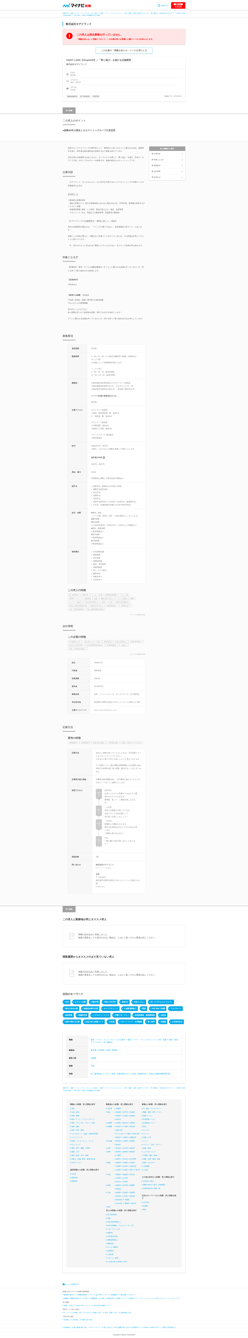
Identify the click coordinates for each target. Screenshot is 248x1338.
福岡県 (118, 1192)
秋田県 (118, 1116)
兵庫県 (118, 1166)
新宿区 (114, 1050)
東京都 (93, 1050)
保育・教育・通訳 (77, 1130)
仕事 (102, 1298)
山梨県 (125, 1141)
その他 (145, 1170)
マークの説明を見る (138, 615)
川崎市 (125, 1137)
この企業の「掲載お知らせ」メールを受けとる (124, 50)
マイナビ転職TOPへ (72, 1284)
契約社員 (74, 1178)
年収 (86, 1298)
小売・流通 (127, 13)
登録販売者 (82, 1015)
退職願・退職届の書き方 (72, 1298)
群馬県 (132, 1123)
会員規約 (67, 1327)
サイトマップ (95, 1327)
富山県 (118, 1148)
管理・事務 (75, 1116)
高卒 (144, 1210)
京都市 (118, 1170)
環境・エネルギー (149, 1163)
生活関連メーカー (149, 1123)
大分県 (125, 1196)
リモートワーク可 (113, 1229)
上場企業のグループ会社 (126, 1074)
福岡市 (127, 1203)
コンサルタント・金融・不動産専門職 (84, 1134)
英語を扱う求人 (87, 1320)
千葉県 (125, 1126)
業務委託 (74, 1181)
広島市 (125, 1182)
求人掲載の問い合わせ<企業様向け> (127, 1327)
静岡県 (125, 1152)
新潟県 (118, 1141)
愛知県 (132, 1152)
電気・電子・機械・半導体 (80, 1148)
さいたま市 (120, 1134)
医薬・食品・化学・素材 (79, 1155)
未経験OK (110, 1251)
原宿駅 (93, 1058)
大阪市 (125, 1170)
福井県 (132, 1148)
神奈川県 (119, 1130)
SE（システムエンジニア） (161, 1002)
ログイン (164, 6)
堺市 (131, 1170)
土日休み (146, 1202)
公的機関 (146, 1166)
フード (145, 1141)
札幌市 (118, 1108)
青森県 (118, 1112)
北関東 (109, 1123)
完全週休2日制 (112, 1236)
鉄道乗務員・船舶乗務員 (145, 1015)
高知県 (118, 1189)
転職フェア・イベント (137, 1298)
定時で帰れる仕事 (72, 1022)
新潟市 (118, 1145)
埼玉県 (118, 1126)
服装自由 (110, 1243)
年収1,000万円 (110, 1002)
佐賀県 (125, 1192)
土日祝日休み (177, 1022)
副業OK (110, 1233)
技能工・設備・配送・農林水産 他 (83, 1159)
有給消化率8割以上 (114, 1222)
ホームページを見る (104, 868)
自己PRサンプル (101, 1295)
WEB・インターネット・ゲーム (82, 1141)
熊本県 (118, 1196)
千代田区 (100, 1050)
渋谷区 (108, 1050)
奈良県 (125, 1166)
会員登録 (178, 5)
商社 (144, 1126)
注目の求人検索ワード (94, 1022)
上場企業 (110, 1254)
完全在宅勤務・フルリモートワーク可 (120, 1225)
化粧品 (163, 1015)
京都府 (125, 1163)
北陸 (108, 1148)
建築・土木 (75, 1152)
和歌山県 (133, 1166)
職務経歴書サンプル (85, 1295)
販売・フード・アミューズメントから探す (84, 13)
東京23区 (136, 1134)
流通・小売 (147, 1137)
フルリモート (176, 1008)
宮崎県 (132, 1196)
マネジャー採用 (112, 1258)
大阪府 (132, 1163)
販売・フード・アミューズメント (111, 13)
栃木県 (125, 1123)
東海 (108, 1152)
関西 (108, 1163)
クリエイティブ (76, 1137)
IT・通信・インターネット (152, 1108)
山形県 (125, 1116)
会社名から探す (148, 1181)
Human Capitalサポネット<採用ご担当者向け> (160, 1327)
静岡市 (118, 1159)
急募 (108, 1218)
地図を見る (101, 887)
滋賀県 (118, 1163)
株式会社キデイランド (167, 13)
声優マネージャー (122, 1015)
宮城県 (132, 1112)
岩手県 (125, 1112)
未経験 (163, 1022)
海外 (108, 1207)
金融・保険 (147, 1148)
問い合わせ (108, 1327)
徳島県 (118, 1185)
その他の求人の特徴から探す (117, 1262)
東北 (108, 1112)
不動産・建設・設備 (150, 1155)
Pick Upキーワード (83, 1305)
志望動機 (114, 1295)
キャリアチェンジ (111, 1008)
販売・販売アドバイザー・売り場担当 (146, 13)
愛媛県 (132, 1185)
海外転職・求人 (126, 1313)
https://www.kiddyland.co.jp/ (105, 710)
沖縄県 (127, 1200)
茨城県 (118, 1123)
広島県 (118, 1178)
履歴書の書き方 (69, 1295)
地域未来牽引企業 (91, 1008)
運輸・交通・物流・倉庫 (151, 1159)
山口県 (125, 1178)
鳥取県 (118, 1174)
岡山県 (132, 1174)
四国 (108, 1185)
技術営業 (68, 1015)
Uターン (133, 1295)
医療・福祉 (75, 1126)
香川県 (125, 1185)
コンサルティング (149, 1152)
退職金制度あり (112, 1240)
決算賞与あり (142, 1074)
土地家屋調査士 (130, 1008)
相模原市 (133, 1137)
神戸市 (137, 1170)
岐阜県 (118, 1152)
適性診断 (123, 1295)
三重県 (118, 1155)
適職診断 (94, 1298)
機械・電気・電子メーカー (152, 1112)
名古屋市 (133, 1159)
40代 (67, 1002)
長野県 (132, 1141)
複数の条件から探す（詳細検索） (154, 1185)
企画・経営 (75, 1112)
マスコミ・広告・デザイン (152, 1145)
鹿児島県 (119, 1200)
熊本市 (134, 1203)
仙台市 (118, 1119)
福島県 (132, 1116)
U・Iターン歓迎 (109, 1074)
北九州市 (119, 1203)
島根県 (125, 1174)
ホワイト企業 (80, 1002)
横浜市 (118, 1137)
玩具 (92, 1066)
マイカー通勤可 (112, 1247)
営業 (73, 1108)
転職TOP (65, 13)
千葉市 (128, 1134)
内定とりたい (139, 1002)
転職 (65, 1305)
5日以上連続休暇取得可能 (159, 1074)
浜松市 (125, 1159)
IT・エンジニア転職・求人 (73, 1313)
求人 (72, 1305)
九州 (108, 1192)
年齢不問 (95, 1002)
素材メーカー (147, 1116)
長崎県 (132, 1192)
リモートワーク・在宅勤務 (131, 1022)
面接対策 (110, 1298)
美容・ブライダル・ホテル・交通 (83, 1123)
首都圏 (109, 1126)
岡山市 (118, 1182)
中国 (108, 1174)
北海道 (109, 1108)
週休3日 (125, 1002)
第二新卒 (151, 1022)
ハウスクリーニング (101, 1015)
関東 (144, 1008)
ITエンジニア (75, 1145)
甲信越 (109, 1141)
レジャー (146, 1134)
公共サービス (76, 1163)
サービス (146, 1130)
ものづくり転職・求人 (93, 1313)
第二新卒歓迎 (96, 1074)
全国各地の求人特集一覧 (151, 1188)
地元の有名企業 (71, 1008)
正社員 (112, 1022)
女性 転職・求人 (111, 1313)
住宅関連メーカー (149, 1119)
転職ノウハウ (121, 1298)
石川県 (125, 1148)
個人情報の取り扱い (81, 1327)
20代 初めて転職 (158, 1008)
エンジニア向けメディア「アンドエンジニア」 (165, 1298)
